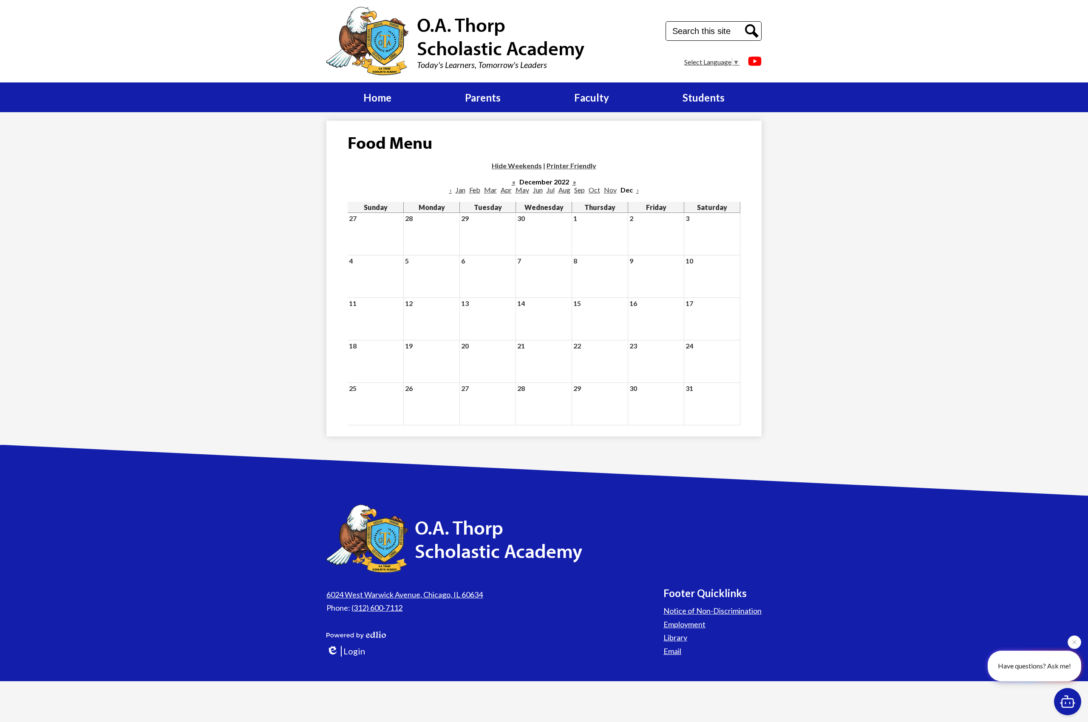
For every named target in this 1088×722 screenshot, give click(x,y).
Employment (684, 624)
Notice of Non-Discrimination (712, 610)
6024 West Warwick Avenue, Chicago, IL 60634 (404, 594)
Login (354, 651)
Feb (474, 190)
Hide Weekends (517, 165)
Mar (490, 190)
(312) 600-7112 (376, 607)
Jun (538, 190)
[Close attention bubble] (1074, 644)
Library (675, 637)
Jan (460, 190)
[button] (377, 97)
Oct (594, 190)
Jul (551, 190)
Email (672, 651)
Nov (610, 190)
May (522, 190)
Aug (564, 190)
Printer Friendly (571, 165)
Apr (506, 190)
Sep (579, 190)
